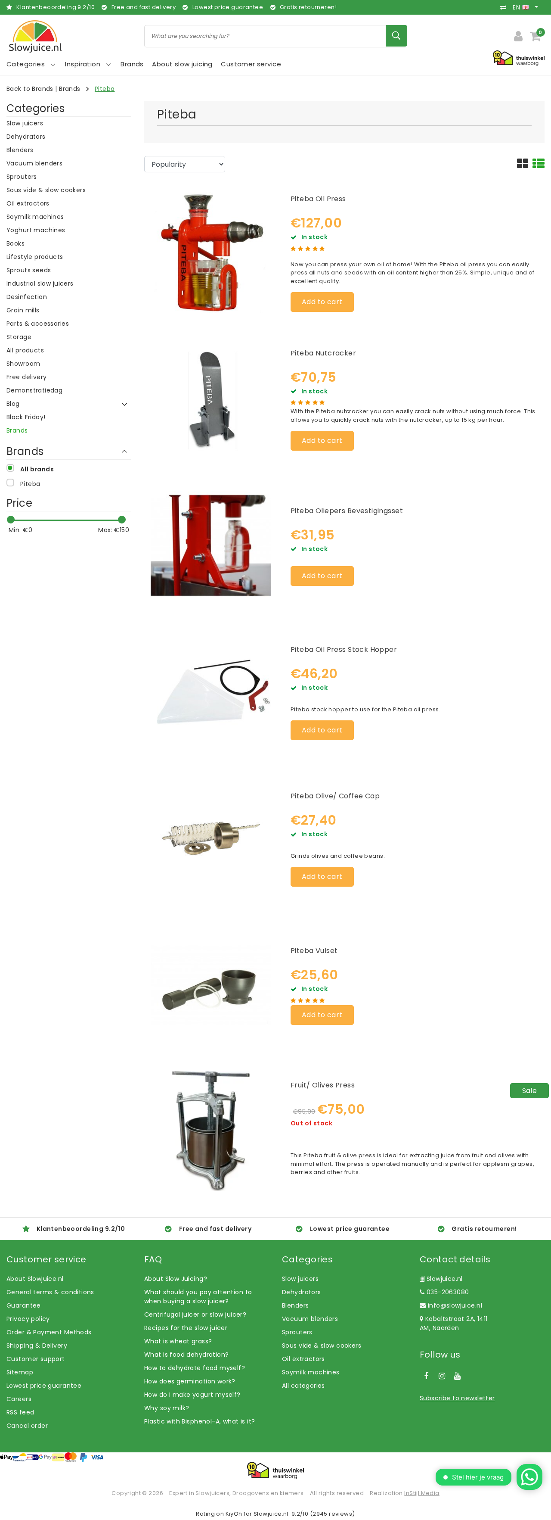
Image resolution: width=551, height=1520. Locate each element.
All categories (303, 1385)
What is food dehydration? (186, 1354)
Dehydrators (301, 1292)
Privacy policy (28, 1318)
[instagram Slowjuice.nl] (441, 1376)
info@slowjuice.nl (455, 1305)
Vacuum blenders (310, 1318)
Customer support (35, 1359)
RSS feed (20, 1412)
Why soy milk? (166, 1408)
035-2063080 (446, 1292)
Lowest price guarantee (43, 1385)
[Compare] (505, 7)
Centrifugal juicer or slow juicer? (195, 1314)
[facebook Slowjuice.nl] (426, 1376)
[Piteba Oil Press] (211, 251)
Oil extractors (303, 1359)
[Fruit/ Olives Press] (211, 1130)
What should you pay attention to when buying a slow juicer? (198, 1296)
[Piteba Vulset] (211, 984)
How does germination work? (189, 1381)
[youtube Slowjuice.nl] (457, 1376)
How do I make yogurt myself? (192, 1394)
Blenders (295, 1305)
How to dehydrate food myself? (194, 1368)
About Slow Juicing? (175, 1278)
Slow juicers (300, 1278)
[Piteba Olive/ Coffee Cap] (211, 837)
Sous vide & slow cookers (321, 1345)
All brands (37, 469)
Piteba (105, 88)
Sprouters (297, 1332)
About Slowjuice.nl (35, 1278)
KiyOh (234, 1514)
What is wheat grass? (178, 1341)
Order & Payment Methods (49, 1332)
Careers (18, 1399)
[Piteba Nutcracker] (211, 398)
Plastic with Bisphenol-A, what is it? (199, 1421)
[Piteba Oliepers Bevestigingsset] (211, 544)
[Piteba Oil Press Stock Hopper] (211, 691)
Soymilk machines (311, 1372)
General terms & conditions (50, 1292)
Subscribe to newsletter (457, 1398)
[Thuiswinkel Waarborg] (275, 1470)
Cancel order (27, 1425)
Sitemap (19, 1372)
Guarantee (23, 1305)
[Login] (518, 36)
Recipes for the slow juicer (185, 1328)
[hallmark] (519, 57)
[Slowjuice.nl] (35, 36)
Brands (69, 88)
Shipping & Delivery (36, 1345)
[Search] (396, 36)
